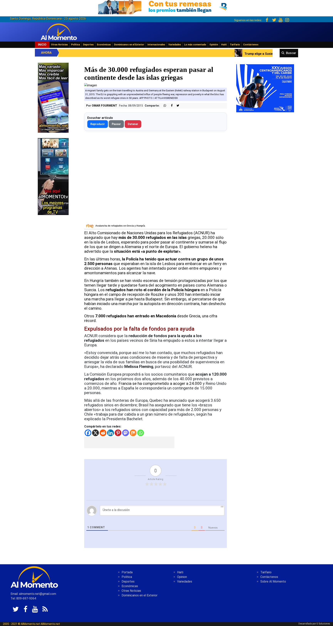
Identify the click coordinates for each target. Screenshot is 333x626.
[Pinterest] (118, 432)
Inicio (42, 44)
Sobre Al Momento (273, 581)
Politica (127, 577)
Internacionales (156, 44)
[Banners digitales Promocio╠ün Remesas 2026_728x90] (166, 6)
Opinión (213, 44)
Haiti (180, 572)
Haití (224, 44)
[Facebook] (88, 432)
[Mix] (133, 432)
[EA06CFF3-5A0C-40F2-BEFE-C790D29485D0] (53, 176)
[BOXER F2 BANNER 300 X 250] (265, 88)
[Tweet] (176, 105)
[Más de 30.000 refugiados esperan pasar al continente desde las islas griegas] (90, 85)
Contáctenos (250, 44)
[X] (95, 432)
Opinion (182, 577)
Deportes (88, 44)
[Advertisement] (129, 442)
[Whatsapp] (140, 432)
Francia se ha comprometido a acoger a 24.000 (160, 383)
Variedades (174, 44)
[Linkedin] (110, 432)
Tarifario (235, 44)
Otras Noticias (59, 44)
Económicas (104, 44)
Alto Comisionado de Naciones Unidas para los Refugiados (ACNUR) (149, 233)
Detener (133, 124)
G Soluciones (323, 623)
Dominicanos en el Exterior (129, 44)
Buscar (291, 53)
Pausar (116, 124)
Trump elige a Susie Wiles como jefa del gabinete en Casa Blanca (245, 54)
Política (75, 44)
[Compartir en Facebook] (170, 105)
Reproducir (97, 124)
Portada (127, 572)
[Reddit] (103, 432)
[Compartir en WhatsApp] (163, 105)
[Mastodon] (125, 432)
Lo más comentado (195, 44)
